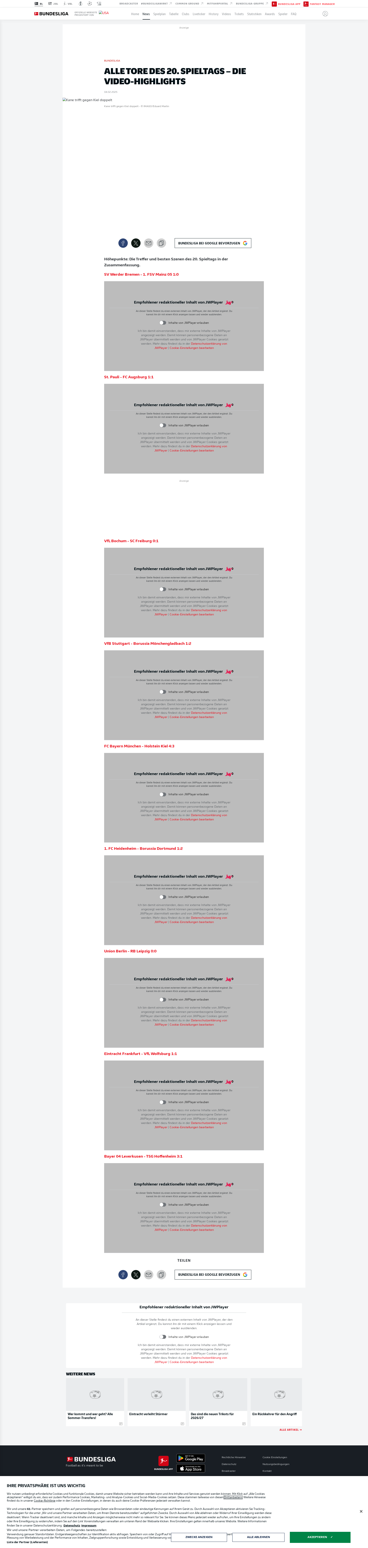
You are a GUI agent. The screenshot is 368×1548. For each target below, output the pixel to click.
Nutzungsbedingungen (276, 1464)
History (213, 13)
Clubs (185, 13)
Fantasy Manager (322, 4)
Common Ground (187, 3)
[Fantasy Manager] (306, 3)
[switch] (163, 323)
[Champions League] (90, 3)
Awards (270, 13)
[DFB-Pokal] (80, 3)
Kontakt (267, 1471)
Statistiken (254, 13)
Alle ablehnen (258, 1537)
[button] (323, 14)
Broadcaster (128, 3)
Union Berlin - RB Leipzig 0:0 (130, 951)
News (146, 13)
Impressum (88, 1525)
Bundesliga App (289, 4)
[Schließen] (361, 1511)
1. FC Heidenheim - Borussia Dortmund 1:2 (143, 849)
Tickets (239, 13)
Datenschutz (229, 1464)
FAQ (293, 13)
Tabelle (173, 13)
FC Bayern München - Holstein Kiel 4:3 (139, 746)
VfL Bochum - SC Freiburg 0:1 (131, 541)
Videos (226, 13)
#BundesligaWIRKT (155, 3)
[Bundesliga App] (274, 3)
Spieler (283, 13)
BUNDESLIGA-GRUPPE (250, 3)
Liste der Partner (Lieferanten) (27, 1542)
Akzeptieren (317, 1537)
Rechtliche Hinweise (234, 1457)
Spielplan (159, 13)
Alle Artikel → (291, 1429)
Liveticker (199, 13)
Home (135, 13)
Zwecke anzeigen (199, 1537)
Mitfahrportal (218, 3)
